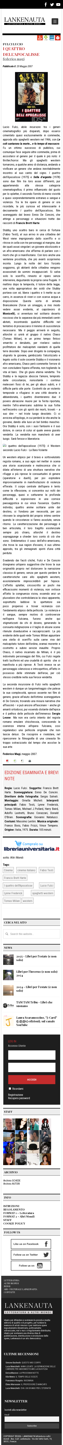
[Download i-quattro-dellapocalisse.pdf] (40, 38)
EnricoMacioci (12, 1373)
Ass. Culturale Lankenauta (20, 1289)
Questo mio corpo (31, 1362)
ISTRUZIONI (11, 1206)
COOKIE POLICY (14, 1223)
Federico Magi (13, 59)
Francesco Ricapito (14, 1380)
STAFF (7, 1220)
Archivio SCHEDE (11, 1180)
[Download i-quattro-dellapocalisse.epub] (46, 38)
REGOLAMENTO (14, 1209)
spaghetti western (42, 893)
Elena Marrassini (13, 1384)
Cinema (8, 870)
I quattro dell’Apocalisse (21, 51)
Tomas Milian (12, 901)
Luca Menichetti (13, 1366)
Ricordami (17, 1088)
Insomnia (28, 1380)
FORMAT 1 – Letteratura (18, 1213)
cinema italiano (26, 870)
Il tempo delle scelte (27, 1376)
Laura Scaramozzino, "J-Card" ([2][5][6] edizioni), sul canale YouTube (36, 1021)
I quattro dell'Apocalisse (18, 885)
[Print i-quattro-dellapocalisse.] (58, 38)
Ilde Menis (10, 1376)
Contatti (9, 1292)
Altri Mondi (16, 857)
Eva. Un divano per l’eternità (36, 1388)
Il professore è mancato (34, 1384)
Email (7, 1414)
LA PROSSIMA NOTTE (29, 1373)
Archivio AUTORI (11, 1183)
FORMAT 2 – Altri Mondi (18, 1216)
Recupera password (19, 1098)
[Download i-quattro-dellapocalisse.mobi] (52, 38)
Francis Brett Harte (15, 878)
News (7, 1286)
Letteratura (11, 1280)
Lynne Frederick (13, 893)
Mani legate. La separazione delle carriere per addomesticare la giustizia (30, 1367)
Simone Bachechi (13, 1362)
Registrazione (15, 1095)
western (27, 901)
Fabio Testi (46, 870)
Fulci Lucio (13, 44)
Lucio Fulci (46, 885)
